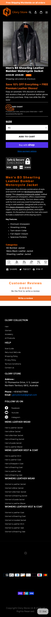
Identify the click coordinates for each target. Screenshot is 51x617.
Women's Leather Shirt (14, 524)
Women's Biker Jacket (14, 488)
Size (9, 122)
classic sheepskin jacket (19, 207)
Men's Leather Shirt (13, 456)
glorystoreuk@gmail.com (24, 394)
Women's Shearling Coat (15, 516)
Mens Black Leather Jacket (19, 251)
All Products (10, 338)
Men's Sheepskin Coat (14, 464)
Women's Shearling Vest (15, 532)
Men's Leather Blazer (14, 447)
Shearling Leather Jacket (18, 254)
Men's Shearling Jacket (14, 439)
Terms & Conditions (13, 364)
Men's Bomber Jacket (14, 435)
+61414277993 (20, 391)
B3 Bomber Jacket (15, 248)
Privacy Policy (10, 360)
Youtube (15, 413)
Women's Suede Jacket (15, 499)
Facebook (15, 408)
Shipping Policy (11, 356)
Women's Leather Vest (14, 528)
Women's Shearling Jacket (16, 496)
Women (8, 330)
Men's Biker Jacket (13, 431)
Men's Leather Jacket (14, 428)
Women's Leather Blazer (15, 503)
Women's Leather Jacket (15, 484)
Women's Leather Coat (14, 512)
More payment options (27, 151)
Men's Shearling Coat (14, 467)
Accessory (9, 334)
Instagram (15, 417)
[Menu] (46, 12)
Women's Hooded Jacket (15, 520)
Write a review (25, 298)
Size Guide (9, 349)
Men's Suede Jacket (13, 443)
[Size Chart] (14, 107)
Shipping (10, 79)
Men (7, 327)
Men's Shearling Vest (13, 475)
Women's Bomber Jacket (15, 492)
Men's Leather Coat (13, 460)
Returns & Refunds (13, 352)
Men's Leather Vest (13, 471)
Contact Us (9, 368)
